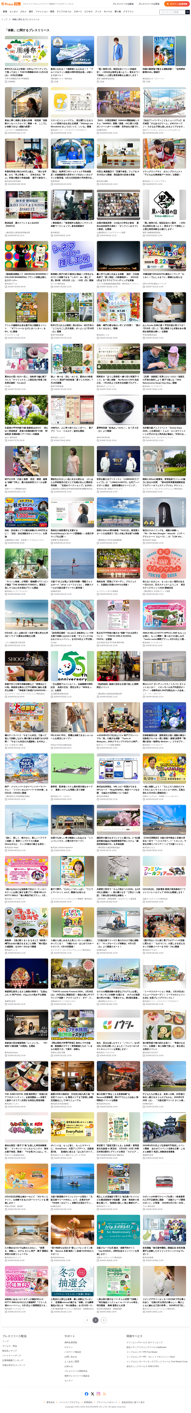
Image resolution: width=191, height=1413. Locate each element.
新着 (5, 11)
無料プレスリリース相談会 (77, 1376)
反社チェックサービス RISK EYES (143, 1366)
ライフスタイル (64, 11)
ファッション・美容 (45, 11)
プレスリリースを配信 (123, 4)
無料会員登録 (70, 1342)
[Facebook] (86, 1394)
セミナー (68, 1380)
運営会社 (50, 1402)
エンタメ (14, 11)
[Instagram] (98, 1394)
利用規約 (88, 1402)
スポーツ (78, 11)
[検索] (187, 12)
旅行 (31, 11)
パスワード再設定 (72, 1352)
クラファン (128, 11)
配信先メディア (9, 1351)
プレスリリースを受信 (148, 4)
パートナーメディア (11, 1355)
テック (98, 11)
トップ (4, 19)
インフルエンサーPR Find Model (142, 1352)
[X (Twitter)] (92, 1394)
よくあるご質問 (71, 1361)
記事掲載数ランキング (12, 1360)
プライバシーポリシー (107, 1402)
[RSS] (104, 1394)
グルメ (23, 11)
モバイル (108, 11)
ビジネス (88, 11)
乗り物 (118, 11)
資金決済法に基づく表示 (133, 1402)
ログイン (68, 1347)
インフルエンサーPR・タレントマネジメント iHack (151, 1357)
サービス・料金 (9, 1346)
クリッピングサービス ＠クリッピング (145, 1342)
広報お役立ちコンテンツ (13, 1365)
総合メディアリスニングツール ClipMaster (147, 1347)
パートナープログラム (69, 1402)
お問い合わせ (70, 1357)
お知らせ (68, 1366)
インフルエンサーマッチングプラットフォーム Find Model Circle (157, 1361)
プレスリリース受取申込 (75, 1371)
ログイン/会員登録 (178, 4)
